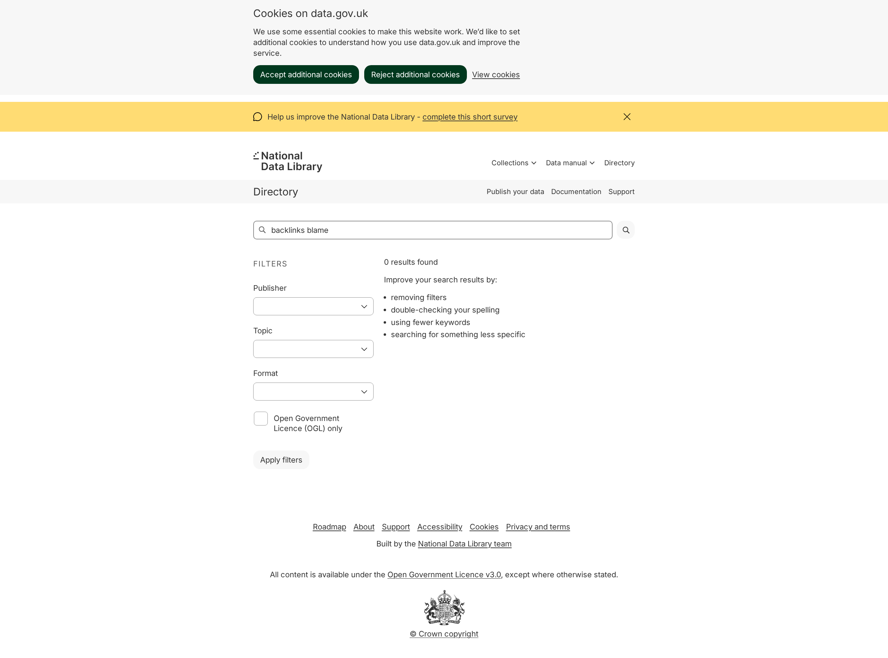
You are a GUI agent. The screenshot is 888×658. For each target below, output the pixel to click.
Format (265, 373)
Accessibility (439, 526)
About (364, 526)
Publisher (270, 287)
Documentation (576, 191)
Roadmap (329, 526)
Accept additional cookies (306, 74)
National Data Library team (465, 543)
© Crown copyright (444, 633)
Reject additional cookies (415, 74)
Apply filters (281, 459)
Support (621, 191)
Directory (619, 163)
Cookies (484, 526)
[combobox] (313, 306)
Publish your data (515, 191)
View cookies (496, 74)
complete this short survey (470, 116)
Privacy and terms (538, 526)
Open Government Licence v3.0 (444, 574)
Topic (263, 330)
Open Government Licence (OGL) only (308, 423)
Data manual (566, 163)
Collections (510, 163)
